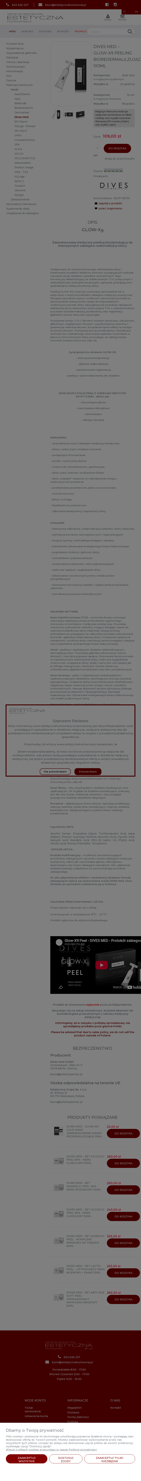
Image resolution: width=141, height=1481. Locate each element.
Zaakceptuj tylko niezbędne (109, 1459)
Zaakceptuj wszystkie (26, 1459)
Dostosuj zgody (65, 1459)
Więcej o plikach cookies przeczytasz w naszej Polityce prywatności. (51, 1449)
